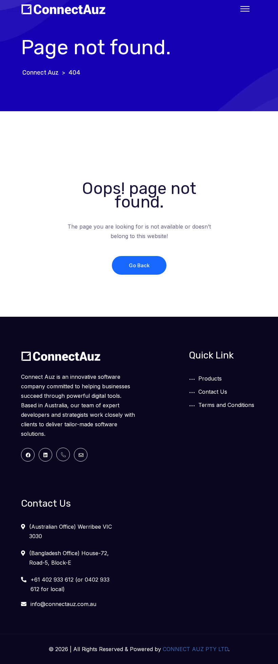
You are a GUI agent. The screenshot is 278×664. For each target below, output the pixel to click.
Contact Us (212, 391)
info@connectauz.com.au (63, 604)
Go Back (139, 265)
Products (210, 378)
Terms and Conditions (226, 405)
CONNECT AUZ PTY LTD (195, 649)
